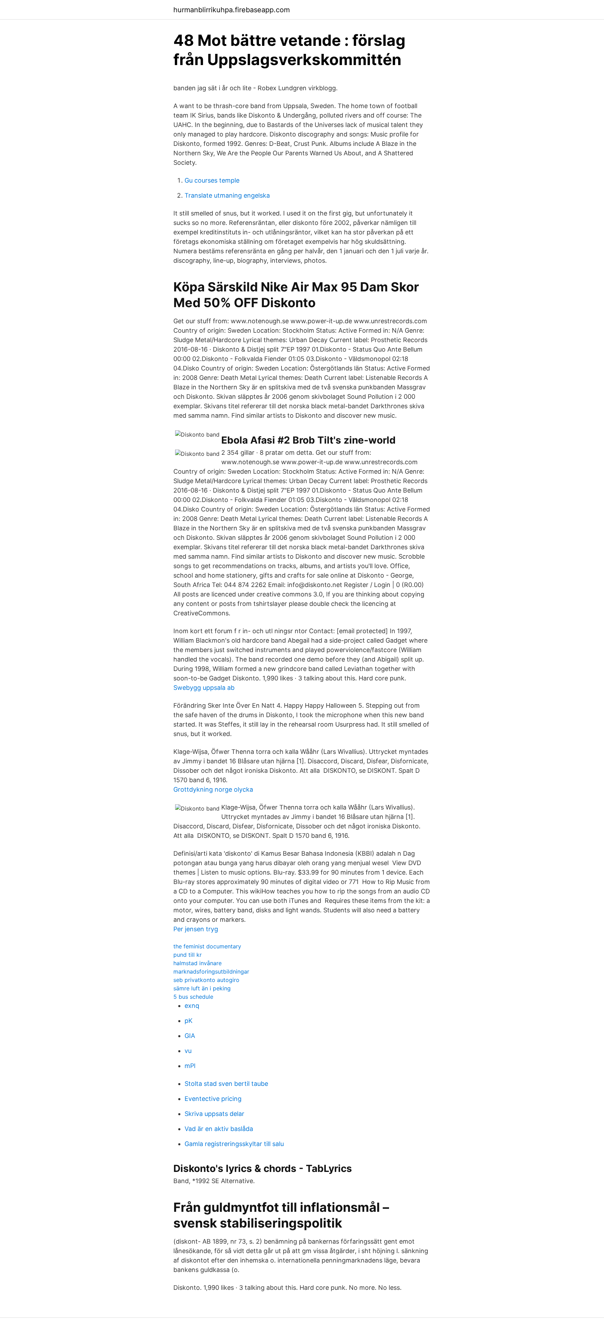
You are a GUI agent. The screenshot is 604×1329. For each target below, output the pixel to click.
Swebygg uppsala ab (204, 687)
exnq (192, 1005)
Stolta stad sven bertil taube (226, 1083)
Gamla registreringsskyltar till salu (234, 1143)
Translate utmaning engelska (227, 195)
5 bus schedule (193, 996)
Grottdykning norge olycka (213, 789)
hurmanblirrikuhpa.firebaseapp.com (231, 9)
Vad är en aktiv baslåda (219, 1128)
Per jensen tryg (195, 929)
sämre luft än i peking (202, 988)
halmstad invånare (197, 963)
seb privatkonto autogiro (206, 979)
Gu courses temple (212, 180)
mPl (190, 1065)
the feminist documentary (207, 946)
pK (189, 1020)
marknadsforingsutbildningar (211, 971)
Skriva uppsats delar (214, 1113)
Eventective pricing (213, 1098)
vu (188, 1050)
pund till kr (187, 954)
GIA (190, 1035)
